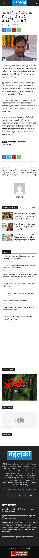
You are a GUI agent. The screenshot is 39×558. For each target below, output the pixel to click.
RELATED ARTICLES (10, 208)
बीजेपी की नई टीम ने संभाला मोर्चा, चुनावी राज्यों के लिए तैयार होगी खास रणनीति (25, 226)
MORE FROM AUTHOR (27, 208)
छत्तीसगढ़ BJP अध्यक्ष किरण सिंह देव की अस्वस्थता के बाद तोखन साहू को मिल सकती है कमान (18, 257)
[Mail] (13, 495)
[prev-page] (3, 245)
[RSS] (19, 495)
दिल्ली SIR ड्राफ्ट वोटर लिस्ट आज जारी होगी (15, 301)
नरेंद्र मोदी (27, 548)
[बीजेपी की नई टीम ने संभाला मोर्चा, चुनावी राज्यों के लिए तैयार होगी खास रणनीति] (7, 227)
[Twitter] (9, 30)
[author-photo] (19, 194)
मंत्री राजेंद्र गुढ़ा (11, 142)
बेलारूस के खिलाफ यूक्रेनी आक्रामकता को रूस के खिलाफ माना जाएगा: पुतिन (9, 172)
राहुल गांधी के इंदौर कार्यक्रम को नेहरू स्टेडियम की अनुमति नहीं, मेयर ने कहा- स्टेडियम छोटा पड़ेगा (19, 267)
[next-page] (7, 245)
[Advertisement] (18, 347)
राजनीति (10, 8)
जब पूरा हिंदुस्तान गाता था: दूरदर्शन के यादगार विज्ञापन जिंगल (18, 293)
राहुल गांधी (20, 548)
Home (4, 8)
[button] (3, 3)
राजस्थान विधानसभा (22, 142)
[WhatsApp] (19, 30)
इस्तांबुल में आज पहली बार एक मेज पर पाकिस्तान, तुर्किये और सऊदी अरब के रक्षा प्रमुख (19, 309)
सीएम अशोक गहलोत (7, 144)
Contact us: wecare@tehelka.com (24, 489)
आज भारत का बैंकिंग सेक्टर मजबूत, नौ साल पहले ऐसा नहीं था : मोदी (28, 172)
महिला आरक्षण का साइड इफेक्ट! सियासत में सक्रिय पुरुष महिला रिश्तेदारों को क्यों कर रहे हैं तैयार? (24, 237)
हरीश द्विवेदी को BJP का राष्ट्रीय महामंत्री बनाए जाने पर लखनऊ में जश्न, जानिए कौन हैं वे (25, 216)
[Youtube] (31, 495)
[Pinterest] (14, 30)
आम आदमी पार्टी (12, 548)
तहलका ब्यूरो (6, 25)
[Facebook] (4, 30)
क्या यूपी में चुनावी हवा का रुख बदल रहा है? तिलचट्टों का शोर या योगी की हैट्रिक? (20, 285)
